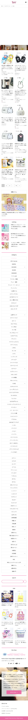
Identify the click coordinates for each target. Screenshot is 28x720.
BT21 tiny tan (14, 259)
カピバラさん (14, 322)
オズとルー (14, 301)
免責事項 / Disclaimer (6, 711)
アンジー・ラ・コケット (14, 283)
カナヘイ (14, 319)
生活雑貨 (14, 552)
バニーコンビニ (14, 435)
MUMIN (14, 268)
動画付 (14, 528)
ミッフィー (14, 489)
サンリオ (14, 349)
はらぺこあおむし (14, 441)
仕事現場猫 (14, 516)
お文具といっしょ (14, 310)
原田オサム (14, 531)
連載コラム (14, 192)
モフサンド (14, 495)
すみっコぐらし (14, 379)
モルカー (14, 498)
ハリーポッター (14, 444)
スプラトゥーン (14, 370)
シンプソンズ (14, 355)
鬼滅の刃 (14, 570)
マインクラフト (14, 486)
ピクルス (14, 459)
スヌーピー (14, 367)
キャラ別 (14, 328)
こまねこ (14, 346)
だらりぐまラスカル (14, 391)
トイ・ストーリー (14, 408)
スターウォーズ (14, 364)
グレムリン (14, 337)
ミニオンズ (14, 492)
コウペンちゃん (14, 343)
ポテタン (14, 480)
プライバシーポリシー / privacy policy (9, 707)
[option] (14, 204)
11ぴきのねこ (14, 256)
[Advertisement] (14, 24)
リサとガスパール (14, 507)
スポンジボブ (14, 373)
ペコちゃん (14, 474)
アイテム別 (14, 274)
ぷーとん (14, 465)
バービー (14, 429)
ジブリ (14, 352)
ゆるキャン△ (14, 504)
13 (16, 185)
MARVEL (14, 262)
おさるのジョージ (14, 295)
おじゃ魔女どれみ (14, 298)
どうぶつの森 (14, 411)
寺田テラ (14, 540)
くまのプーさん (14, 334)
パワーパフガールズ (14, 447)
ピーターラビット (14, 453)
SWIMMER (14, 271)
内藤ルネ (14, 519)
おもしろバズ (14, 307)
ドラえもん (14, 417)
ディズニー (14, 405)
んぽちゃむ (14, 513)
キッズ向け (14, 325)
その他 (14, 382)
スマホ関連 (14, 376)
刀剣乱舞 (14, 522)
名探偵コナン (14, 537)
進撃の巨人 (14, 567)
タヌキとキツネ (14, 385)
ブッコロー (14, 471)
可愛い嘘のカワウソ (14, 534)
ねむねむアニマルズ (14, 420)
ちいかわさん (14, 394)
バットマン (14, 432)
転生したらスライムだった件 (14, 561)
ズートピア (14, 358)
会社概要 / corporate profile (7, 709)
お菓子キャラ (14, 313)
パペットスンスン (14, 438)
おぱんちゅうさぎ (14, 304)
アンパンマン (14, 286)
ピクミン (14, 456)
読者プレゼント (14, 555)
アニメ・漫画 (14, 280)
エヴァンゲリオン (14, 292)
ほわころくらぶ (14, 483)
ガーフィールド (14, 316)
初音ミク (14, 525)
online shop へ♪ (14, 690)
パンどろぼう (14, 450)
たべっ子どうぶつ (14, 388)
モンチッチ (14, 501)
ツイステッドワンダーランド (14, 403)
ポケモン (14, 477)
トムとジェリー (14, 414)
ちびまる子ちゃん (14, 400)
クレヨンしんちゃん (14, 340)
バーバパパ (14, 426)
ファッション (14, 468)
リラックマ (14, 510)
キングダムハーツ (14, 331)
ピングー (14, 462)
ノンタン (14, 423)
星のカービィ (14, 546)
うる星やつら (14, 289)
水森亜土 (14, 549)
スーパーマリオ (14, 361)
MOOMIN (14, 265)
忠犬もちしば (14, 543)
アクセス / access (5, 704)
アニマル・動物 (14, 277)
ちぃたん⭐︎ (14, 397)
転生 (14, 558)
